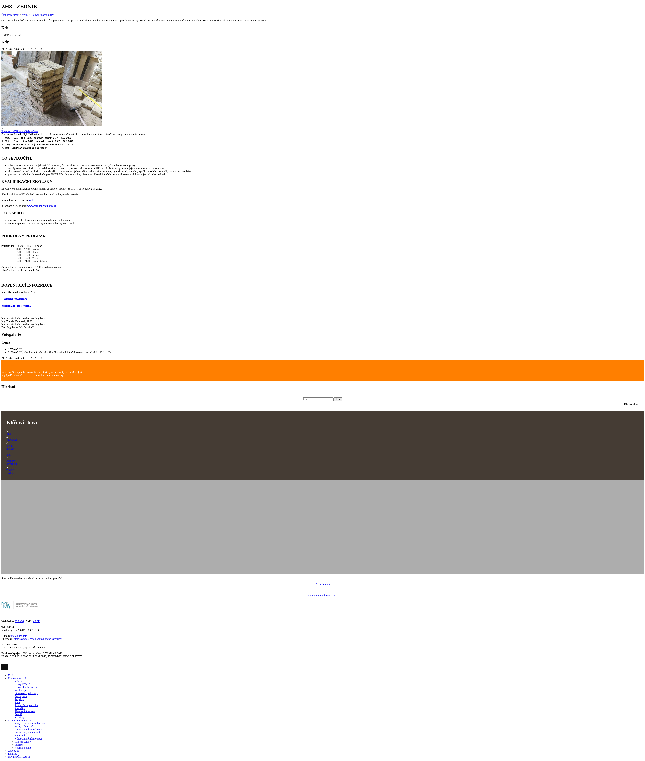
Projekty (19, 699)
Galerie (29, 131)
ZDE (31, 200)
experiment (12, 439)
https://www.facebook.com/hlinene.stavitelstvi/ (38, 638)
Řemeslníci (21, 735)
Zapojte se (13, 750)
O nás (11, 675)
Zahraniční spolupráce (26, 705)
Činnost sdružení (10, 14)
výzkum (10, 473)
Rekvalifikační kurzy (42, 14)
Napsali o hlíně (23, 747)
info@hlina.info (19, 635)
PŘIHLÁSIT (19, 756)
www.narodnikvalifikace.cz (41, 205)
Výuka (18, 681)
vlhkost (10, 469)
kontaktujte (30, 375)
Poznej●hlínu (322, 584)
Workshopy (21, 690)
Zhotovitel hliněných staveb (322, 595)
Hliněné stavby (23, 741)
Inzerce (19, 744)
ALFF (36, 621)
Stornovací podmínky (16, 305)
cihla (8, 433)
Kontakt (12, 753)
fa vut (9, 445)
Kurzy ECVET (23, 684)
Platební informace (14, 299)
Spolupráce (21, 696)
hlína (9, 454)
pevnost (10, 460)
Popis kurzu (7, 131)
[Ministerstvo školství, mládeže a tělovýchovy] (19, 609)
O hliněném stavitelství (20, 720)
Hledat (338, 399)
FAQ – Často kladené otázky (30, 723)
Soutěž (18, 714)
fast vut (10, 448)
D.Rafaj (19, 621)
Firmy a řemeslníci (24, 726)
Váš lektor (19, 131)
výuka (25, 14)
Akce (17, 702)
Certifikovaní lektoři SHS (28, 729)
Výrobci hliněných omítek (28, 738)
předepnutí (12, 463)
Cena (35, 131)
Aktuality (20, 708)
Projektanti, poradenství (27, 732)
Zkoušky (19, 717)
